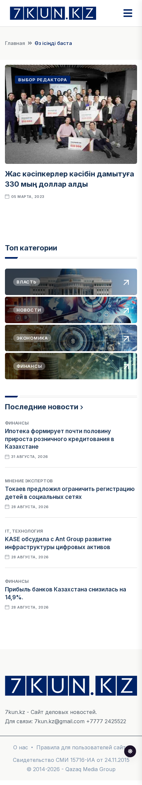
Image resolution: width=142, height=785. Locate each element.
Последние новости (41, 406)
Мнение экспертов (29, 480)
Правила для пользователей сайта (82, 747)
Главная (15, 43)
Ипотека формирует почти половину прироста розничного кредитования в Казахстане (59, 439)
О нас (20, 747)
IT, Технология (24, 531)
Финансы (17, 423)
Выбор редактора (42, 79)
